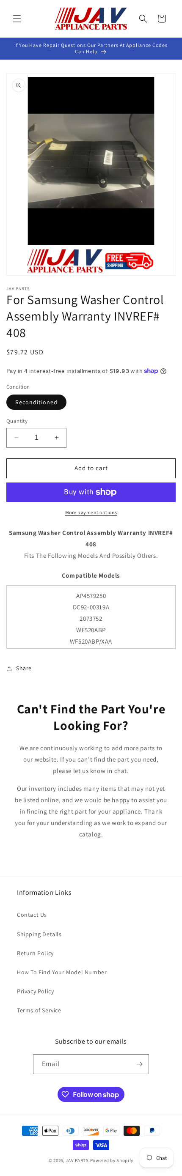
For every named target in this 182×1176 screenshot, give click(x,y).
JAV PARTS (77, 1160)
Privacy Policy (35, 991)
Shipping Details (39, 934)
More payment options (91, 512)
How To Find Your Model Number (62, 972)
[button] (17, 18)
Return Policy (35, 953)
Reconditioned (36, 402)
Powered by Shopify (112, 1160)
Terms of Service (39, 1010)
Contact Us (32, 914)
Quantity (17, 421)
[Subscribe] (139, 1064)
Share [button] (24, 668)
